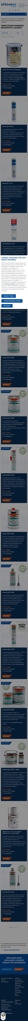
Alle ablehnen (7, 305)
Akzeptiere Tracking (9, 296)
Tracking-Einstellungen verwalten (12, 301)
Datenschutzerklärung (10, 284)
